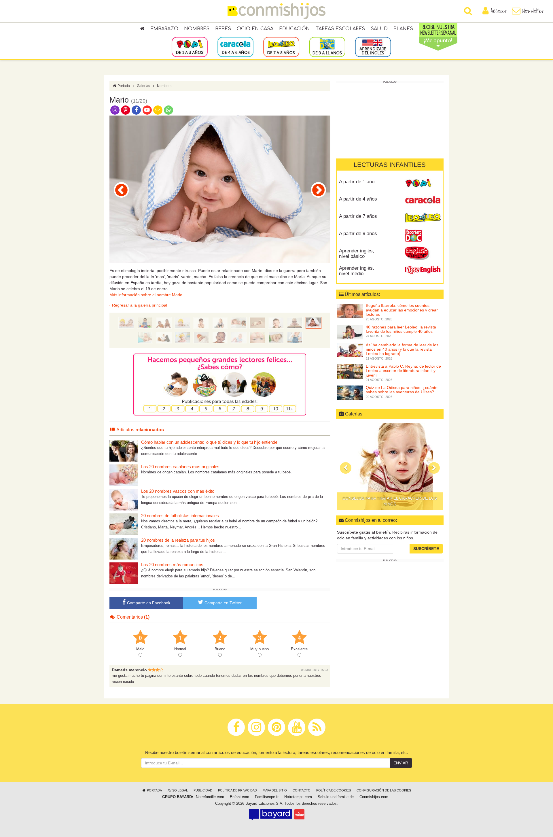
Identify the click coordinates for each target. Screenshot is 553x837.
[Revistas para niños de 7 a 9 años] (281, 46)
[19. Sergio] (145, 322)
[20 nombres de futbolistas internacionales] (123, 524)
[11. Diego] (121, 190)
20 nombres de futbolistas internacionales (180, 515)
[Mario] (313, 322)
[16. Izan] (201, 322)
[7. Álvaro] (182, 337)
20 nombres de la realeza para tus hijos (178, 540)
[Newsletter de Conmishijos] (157, 109)
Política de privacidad (237, 790)
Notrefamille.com (210, 797)
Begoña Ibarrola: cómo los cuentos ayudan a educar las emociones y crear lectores (402, 310)
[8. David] (164, 337)
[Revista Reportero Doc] (423, 235)
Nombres (196, 28)
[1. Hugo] (295, 337)
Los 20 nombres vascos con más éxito (177, 491)
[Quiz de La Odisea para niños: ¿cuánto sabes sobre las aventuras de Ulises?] (350, 392)
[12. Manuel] (276, 322)
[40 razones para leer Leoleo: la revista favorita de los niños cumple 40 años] (350, 332)
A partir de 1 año (356, 181)
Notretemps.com (298, 797)
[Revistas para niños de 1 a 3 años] (189, 46)
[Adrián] (201, 337)
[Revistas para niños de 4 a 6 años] (235, 46)
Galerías (143, 86)
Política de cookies (333, 790)
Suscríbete (426, 548)
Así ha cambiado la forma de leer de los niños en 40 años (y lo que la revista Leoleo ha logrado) (402, 349)
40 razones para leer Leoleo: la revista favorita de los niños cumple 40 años (401, 329)
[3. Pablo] (257, 337)
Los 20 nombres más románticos (172, 564)
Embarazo (164, 28)
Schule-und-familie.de (336, 797)
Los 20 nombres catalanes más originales (180, 466)
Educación (294, 28)
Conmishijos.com (373, 797)
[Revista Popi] (423, 184)
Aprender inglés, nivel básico (356, 253)
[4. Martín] (239, 337)
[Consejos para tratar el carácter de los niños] (390, 466)
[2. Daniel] (276, 337)
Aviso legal (178, 790)
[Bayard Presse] (270, 814)
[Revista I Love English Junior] (423, 253)
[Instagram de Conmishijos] (114, 109)
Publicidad (203, 790)
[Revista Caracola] (423, 201)
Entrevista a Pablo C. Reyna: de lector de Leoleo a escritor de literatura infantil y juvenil (403, 370)
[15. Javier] (220, 322)
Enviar (400, 763)
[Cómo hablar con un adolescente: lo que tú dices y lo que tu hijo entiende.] (123, 450)
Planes (403, 28)
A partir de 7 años (358, 216)
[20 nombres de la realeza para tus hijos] (123, 548)
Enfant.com (239, 797)
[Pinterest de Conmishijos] (125, 109)
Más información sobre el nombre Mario (145, 294)
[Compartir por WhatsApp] (168, 109)
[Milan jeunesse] (299, 814)
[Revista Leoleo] (423, 218)
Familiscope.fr (267, 797)
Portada (123, 86)
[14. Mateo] (239, 322)
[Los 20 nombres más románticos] (123, 573)
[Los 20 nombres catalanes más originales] (123, 475)
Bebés (223, 28)
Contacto (301, 790)
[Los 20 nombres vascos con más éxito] (123, 499)
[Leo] (257, 322)
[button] (345, 468)
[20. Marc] (126, 322)
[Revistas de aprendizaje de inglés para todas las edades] (373, 46)
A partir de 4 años (358, 199)
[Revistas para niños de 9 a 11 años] (327, 46)
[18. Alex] (164, 322)
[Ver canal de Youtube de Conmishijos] (147, 109)
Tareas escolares (340, 28)
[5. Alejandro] (220, 337)
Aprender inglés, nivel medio (356, 270)
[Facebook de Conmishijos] (136, 109)
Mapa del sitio (275, 790)
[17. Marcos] (182, 322)
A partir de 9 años (358, 233)
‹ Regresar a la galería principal (138, 305)
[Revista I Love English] (423, 270)
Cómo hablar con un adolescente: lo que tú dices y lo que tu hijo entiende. (210, 442)
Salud (379, 28)
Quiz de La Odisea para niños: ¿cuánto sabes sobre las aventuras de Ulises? (402, 389)
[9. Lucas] (318, 190)
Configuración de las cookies (384, 790)
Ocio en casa (255, 28)
